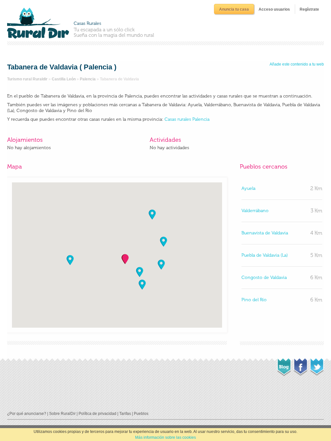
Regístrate (309, 9)
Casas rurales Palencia (187, 119)
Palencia (88, 79)
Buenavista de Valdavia (264, 233)
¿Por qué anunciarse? (26, 413)
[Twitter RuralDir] (317, 365)
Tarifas (125, 413)
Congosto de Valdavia (264, 277)
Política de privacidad (97, 413)
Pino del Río (254, 300)
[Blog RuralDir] (284, 365)
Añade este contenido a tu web (297, 64)
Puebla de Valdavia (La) (264, 255)
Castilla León (64, 79)
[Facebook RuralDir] (300, 365)
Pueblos (141, 413)
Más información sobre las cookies (165, 437)
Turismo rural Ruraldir (27, 79)
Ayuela (248, 188)
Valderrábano (255, 210)
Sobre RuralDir (62, 413)
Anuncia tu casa (234, 9)
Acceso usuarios (274, 9)
